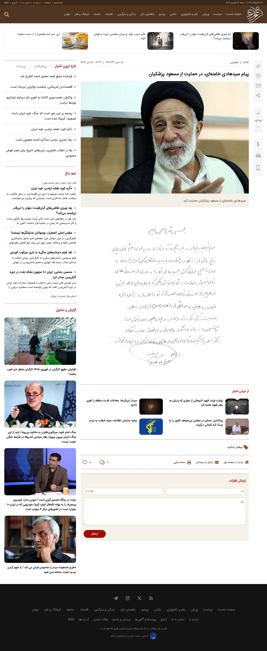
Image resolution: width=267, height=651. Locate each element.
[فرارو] (254, 14)
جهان (67, 14)
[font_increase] (258, 113)
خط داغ (70, 174)
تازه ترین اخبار (65, 66)
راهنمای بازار (147, 14)
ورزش (205, 14)
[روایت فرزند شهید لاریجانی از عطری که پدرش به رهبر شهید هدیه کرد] (237, 407)
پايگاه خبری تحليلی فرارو (126, 629)
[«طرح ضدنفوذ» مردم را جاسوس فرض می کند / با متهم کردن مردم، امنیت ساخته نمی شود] (40, 539)
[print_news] (258, 76)
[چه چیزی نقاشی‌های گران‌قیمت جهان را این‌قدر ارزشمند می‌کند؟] (246, 41)
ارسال (94, 534)
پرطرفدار (40, 66)
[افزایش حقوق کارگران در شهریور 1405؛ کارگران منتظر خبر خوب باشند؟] (40, 341)
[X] (139, 598)
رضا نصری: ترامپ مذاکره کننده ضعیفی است (44, 140)
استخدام (58, 3)
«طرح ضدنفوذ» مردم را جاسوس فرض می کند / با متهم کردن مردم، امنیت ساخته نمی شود (41, 570)
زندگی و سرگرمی (126, 14)
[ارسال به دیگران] (258, 85)
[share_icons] (258, 95)
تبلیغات (47, 3)
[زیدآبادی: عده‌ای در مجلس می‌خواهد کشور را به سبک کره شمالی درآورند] (237, 427)
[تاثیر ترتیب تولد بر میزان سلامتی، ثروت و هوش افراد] (160, 41)
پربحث (21, 66)
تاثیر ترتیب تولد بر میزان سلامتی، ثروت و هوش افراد (119, 36)
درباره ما (37, 3)
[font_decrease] (258, 127)
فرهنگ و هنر (82, 14)
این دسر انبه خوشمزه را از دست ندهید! (38, 34)
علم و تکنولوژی (190, 14)
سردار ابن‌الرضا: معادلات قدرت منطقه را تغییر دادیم (112, 403)
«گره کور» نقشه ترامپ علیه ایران (51, 129)
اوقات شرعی (100, 619)
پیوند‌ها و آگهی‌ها (145, 619)
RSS (6, 3)
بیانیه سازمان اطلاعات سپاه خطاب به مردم (113, 421)
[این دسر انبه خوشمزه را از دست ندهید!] (75, 41)
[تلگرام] (116, 598)
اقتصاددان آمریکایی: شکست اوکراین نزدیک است (41, 87)
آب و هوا (83, 619)
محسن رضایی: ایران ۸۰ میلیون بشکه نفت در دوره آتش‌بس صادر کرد (43, 274)
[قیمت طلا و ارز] (258, 145)
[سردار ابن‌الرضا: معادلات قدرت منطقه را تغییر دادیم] (151, 407)
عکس (173, 14)
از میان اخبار (240, 391)
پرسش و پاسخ (121, 619)
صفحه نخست (233, 14)
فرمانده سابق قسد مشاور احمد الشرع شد (46, 76)
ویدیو (162, 14)
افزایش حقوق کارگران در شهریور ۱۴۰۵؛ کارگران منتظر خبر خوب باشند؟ (41, 372)
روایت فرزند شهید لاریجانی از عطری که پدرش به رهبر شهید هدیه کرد (196, 403)
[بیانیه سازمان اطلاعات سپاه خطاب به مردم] (151, 427)
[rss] (151, 598)
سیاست (217, 14)
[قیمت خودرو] (258, 156)
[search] (6, 14)
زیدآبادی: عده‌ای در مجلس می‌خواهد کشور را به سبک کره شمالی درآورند (196, 423)
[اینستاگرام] (127, 598)
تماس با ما (25, 3)
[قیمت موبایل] (258, 169)
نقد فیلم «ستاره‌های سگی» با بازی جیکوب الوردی (41, 252)
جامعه (97, 14)
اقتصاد (109, 14)
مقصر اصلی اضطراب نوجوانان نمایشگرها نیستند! (41, 233)
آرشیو (14, 3)
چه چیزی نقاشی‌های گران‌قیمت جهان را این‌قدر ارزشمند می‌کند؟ (205, 36)
